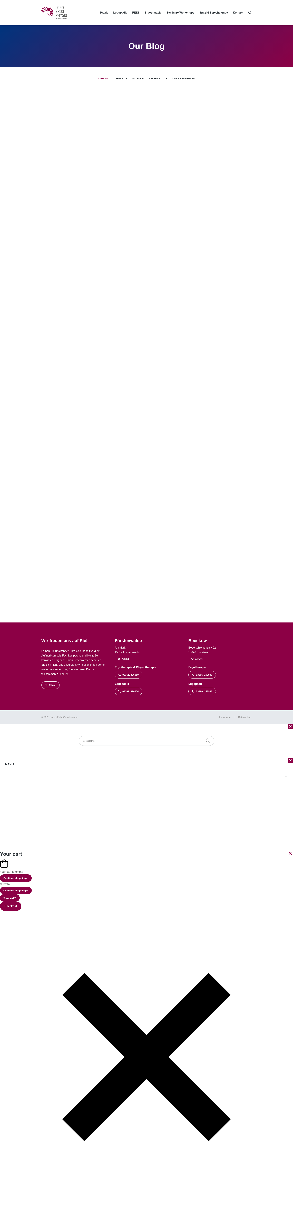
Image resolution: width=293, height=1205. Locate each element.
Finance (121, 78)
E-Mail (52, 685)
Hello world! (171, 123)
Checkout (10, 906)
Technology (158, 78)
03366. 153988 (204, 691)
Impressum (225, 717)
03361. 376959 (130, 674)
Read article (163, 135)
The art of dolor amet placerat (192, 289)
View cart (8, 898)
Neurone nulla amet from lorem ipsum (202, 374)
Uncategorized (183, 78)
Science (138, 78)
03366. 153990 (204, 674)
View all (104, 78)
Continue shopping (14, 878)
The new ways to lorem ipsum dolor (199, 456)
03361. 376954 (130, 691)
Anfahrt (125, 659)
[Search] (208, 740)
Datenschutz (245, 717)
